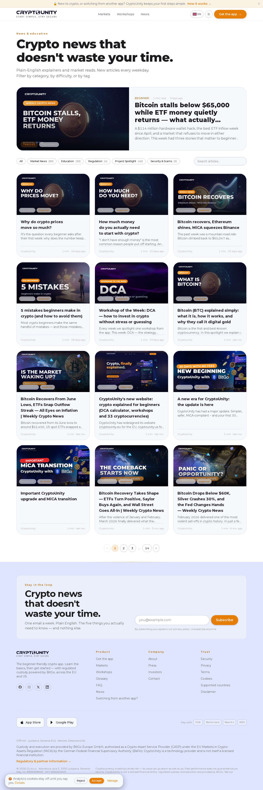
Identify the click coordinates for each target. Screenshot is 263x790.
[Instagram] (29, 687)
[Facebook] (20, 687)
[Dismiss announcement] (259, 3)
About (152, 659)
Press (152, 665)
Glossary (102, 678)
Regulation (97, 161)
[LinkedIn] (47, 687)
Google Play (65, 722)
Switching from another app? (117, 698)
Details (20, 783)
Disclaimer (208, 692)
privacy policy (181, 629)
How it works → (199, 4)
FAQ (99, 685)
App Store (33, 722)
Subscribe (224, 620)
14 (147, 548)
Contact (154, 678)
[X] (38, 687)
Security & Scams (164, 161)
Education (71, 161)
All (21, 161)
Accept (97, 780)
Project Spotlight (129, 161)
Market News (41, 161)
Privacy (206, 665)
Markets (104, 14)
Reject (81, 780)
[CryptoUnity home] (36, 14)
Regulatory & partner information (43, 761)
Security (206, 659)
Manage (112, 780)
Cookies (206, 678)
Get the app (104, 659)
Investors (155, 672)
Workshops (125, 14)
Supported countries (215, 685)
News (145, 14)
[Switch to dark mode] (208, 14)
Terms (205, 672)
